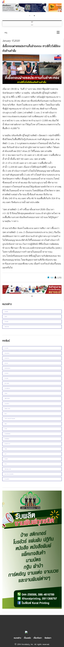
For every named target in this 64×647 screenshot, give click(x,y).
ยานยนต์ (6, 316)
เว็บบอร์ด (27, 637)
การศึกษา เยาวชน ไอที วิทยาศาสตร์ (10, 418)
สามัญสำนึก (6, 458)
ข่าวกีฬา (6, 428)
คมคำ (5, 453)
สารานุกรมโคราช (7, 353)
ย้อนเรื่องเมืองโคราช (7, 368)
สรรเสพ (6, 423)
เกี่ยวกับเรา (38, 637)
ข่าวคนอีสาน (6, 378)
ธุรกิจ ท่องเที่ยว (7, 383)
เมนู (6, 32)
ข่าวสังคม (6, 393)
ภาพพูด (6, 448)
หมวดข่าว (17, 637)
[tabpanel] (32, 8)
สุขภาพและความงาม (7, 443)
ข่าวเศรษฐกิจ (6, 321)
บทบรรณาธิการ (7, 403)
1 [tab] (29, 15)
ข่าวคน (6, 463)
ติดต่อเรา (48, 637)
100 (52, 277)
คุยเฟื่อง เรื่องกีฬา (7, 398)
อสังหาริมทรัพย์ (7, 326)
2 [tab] (34, 15)
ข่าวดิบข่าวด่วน (7, 358)
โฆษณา (6, 413)
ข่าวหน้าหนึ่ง (6, 311)
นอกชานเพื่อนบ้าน (7, 388)
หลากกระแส (6, 363)
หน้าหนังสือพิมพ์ (7, 438)
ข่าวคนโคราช (6, 373)
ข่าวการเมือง (6, 348)
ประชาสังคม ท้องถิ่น (7, 408)
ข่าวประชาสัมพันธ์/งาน (7, 433)
